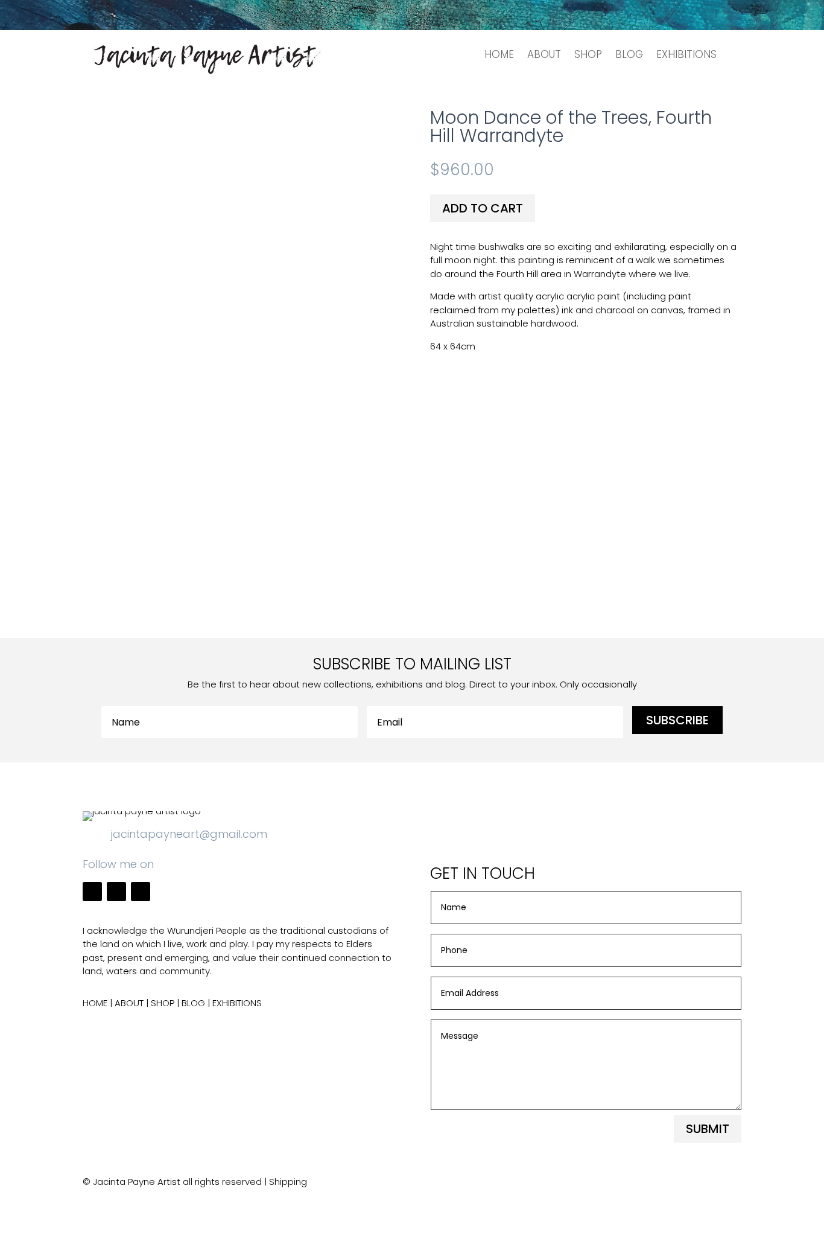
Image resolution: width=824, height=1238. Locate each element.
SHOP (588, 54)
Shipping (288, 1181)
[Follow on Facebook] (92, 891)
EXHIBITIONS (686, 54)
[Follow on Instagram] (116, 891)
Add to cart (482, 208)
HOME (499, 54)
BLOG (629, 54)
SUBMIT (707, 1128)
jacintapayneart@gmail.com (189, 833)
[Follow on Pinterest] (140, 891)
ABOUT (544, 54)
